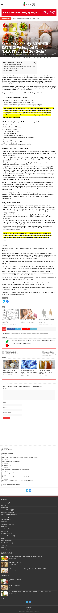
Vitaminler (3, 547)
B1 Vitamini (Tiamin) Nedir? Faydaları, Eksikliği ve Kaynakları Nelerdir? (30, 591)
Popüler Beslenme (32, 54)
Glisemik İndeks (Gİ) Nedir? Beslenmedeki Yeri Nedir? (25, 556)
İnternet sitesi (7, 412)
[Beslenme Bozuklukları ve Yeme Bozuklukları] (47, 314)
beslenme (14, 333)
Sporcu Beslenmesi (6, 540)
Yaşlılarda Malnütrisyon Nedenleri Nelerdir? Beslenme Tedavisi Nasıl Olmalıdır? (46, 353)
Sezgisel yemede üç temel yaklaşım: (13, 64)
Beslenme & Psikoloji (14, 39)
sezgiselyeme (35, 333)
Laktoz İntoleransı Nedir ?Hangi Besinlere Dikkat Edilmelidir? (27, 569)
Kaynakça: (6, 72)
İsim (4, 402)
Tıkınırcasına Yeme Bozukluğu (27, 319)
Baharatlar (3, 505)
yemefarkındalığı (44, 333)
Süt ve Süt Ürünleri (5, 543)
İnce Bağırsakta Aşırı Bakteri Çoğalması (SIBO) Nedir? (29, 372)
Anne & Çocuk (4, 503)
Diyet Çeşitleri (4, 519)
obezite (23, 333)
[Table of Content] (35, 63)
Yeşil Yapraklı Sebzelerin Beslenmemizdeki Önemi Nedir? (12, 352)
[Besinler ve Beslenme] (29, 4)
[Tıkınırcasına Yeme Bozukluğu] (28, 314)
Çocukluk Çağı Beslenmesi (8, 514)
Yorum (5, 388)
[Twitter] (27, 490)
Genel (2, 526)
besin (8, 333)
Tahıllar (2, 545)
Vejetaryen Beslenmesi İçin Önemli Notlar (21, 18)
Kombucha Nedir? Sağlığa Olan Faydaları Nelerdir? (45, 372)
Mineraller (3, 531)
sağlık (28, 333)
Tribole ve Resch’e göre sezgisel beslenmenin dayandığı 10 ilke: (19, 66)
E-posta (5, 407)
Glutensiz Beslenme (15, 585)
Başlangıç (4, 39)
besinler (5, 54)
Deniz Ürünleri (4, 517)
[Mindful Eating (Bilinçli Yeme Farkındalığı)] (10, 314)
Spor (2, 538)
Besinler (3, 507)
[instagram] (30, 490)
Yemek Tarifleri (4, 550)
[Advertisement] (29, 432)
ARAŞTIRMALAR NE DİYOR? (11, 70)
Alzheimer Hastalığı (15, 563)
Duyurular (3, 521)
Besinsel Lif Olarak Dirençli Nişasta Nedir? (10, 371)
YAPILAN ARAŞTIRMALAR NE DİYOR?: (14, 68)
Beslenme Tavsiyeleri (6, 512)
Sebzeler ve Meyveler (6, 536)
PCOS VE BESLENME (15, 579)
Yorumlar (41, 54)
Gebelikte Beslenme (6, 524)
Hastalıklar (3, 529)
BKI (19, 333)
